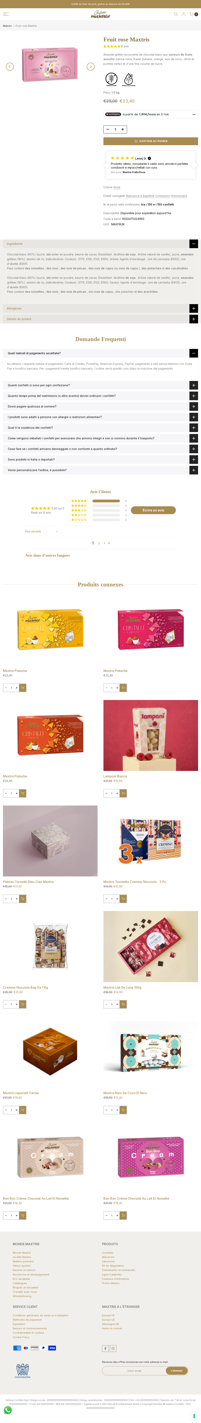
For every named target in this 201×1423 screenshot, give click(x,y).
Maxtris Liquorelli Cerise (21, 1093)
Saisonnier (108, 1261)
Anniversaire (179, 195)
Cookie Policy (21, 1337)
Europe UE (108, 1319)
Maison (7, 26)
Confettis (107, 1252)
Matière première (23, 1261)
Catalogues (20, 1283)
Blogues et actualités (25, 1287)
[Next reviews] (194, 165)
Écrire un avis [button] (153, 510)
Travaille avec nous (25, 1291)
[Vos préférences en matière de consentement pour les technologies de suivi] (194, 1416)
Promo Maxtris (111, 1283)
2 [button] (99, 543)
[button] (112, 46)
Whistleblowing (22, 1296)
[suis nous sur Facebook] (105, 1348)
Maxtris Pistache (15, 671)
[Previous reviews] (107, 165)
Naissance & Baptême (140, 195)
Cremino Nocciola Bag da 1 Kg (25, 987)
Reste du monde (112, 1328)
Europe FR (108, 1315)
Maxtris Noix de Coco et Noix (125, 1093)
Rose (117, 187)
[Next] (91, 67)
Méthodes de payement (27, 1319)
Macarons (108, 1257)
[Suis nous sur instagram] (113, 1348)
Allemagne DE (110, 1324)
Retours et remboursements (30, 1328)
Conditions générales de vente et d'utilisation (41, 1315)
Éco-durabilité (21, 1278)
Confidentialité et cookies (28, 1332)
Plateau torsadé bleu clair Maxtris (28, 882)
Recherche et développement (31, 1274)
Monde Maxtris (22, 1252)
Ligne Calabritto (112, 1274)
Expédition (19, 1324)
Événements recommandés (118, 1270)
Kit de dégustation (113, 1265)
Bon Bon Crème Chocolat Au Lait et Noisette (36, 1198)
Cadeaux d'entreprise (115, 1278)
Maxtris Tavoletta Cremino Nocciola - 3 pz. (135, 882)
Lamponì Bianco (115, 776)
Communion (162, 195)
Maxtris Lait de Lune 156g (122, 987)
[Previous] (10, 67)
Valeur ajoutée (22, 1265)
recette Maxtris (22, 1257)
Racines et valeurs (24, 1270)
